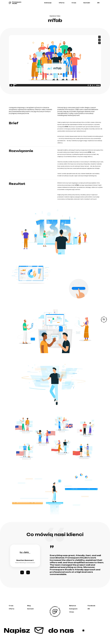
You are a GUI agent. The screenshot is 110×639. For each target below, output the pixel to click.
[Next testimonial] (28, 572)
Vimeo (71, 612)
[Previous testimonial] (22, 572)
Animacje (47, 3)
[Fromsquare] (15, 3)
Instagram (73, 609)
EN (98, 3)
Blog (29, 605)
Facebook (91, 605)
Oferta (61, 3)
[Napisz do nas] (104, 319)
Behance (72, 605)
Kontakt (86, 3)
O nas (74, 3)
